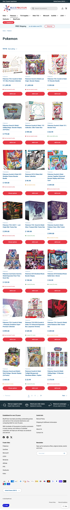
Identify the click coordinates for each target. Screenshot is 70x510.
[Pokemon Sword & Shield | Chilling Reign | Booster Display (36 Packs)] (12, 111)
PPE (4, 466)
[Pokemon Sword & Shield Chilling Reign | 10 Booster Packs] (57, 357)
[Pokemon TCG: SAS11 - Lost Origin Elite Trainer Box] (12, 211)
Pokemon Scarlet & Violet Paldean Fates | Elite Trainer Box (56, 227)
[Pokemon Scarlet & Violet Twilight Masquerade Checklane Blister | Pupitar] (35, 357)
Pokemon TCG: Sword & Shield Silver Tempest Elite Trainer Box (35, 226)
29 (41, 395)
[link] (15, 396)
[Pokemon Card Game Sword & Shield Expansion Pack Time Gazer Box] (12, 259)
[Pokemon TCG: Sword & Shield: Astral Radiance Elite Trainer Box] (57, 308)
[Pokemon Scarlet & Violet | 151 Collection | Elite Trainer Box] (35, 111)
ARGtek (5, 463)
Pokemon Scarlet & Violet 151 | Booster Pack (57, 126)
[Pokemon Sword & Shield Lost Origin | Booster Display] (35, 64)
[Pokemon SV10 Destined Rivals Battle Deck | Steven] (57, 259)
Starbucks (6, 470)
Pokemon (9, 30)
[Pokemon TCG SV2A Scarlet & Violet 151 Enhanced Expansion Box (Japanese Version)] (35, 308)
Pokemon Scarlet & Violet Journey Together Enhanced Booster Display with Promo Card (56, 177)
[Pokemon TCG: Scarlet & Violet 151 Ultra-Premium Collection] (12, 64)
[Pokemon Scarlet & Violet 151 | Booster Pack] (57, 111)
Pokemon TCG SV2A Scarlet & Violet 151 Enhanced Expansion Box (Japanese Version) (34, 324)
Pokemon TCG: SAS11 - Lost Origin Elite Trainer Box (11, 226)
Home (4, 30)
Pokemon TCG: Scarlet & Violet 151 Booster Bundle (57, 80)
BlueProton (16, 19)
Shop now (49, 26)
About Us (39, 429)
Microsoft (46, 15)
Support (38, 426)
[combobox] (44, 8)
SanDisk (5, 449)
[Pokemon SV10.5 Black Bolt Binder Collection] (35, 160)
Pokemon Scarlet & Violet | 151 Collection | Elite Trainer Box (34, 126)
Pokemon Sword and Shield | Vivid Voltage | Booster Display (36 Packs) (12, 373)
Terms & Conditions (62, 502)
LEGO (4, 456)
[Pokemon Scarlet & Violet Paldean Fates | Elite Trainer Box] (57, 211)
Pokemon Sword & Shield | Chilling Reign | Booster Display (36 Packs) (12, 127)
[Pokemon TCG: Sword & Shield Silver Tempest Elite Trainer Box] (35, 211)
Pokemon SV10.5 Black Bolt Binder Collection (33, 175)
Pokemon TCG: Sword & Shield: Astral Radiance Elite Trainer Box (57, 324)
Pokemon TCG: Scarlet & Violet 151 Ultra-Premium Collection (12, 80)
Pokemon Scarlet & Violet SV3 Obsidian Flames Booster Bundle (12, 176)
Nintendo (5, 460)
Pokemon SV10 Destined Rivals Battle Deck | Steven (57, 275)
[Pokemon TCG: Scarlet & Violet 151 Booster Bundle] (57, 64)
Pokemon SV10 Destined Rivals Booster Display (34, 275)
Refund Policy (40, 419)
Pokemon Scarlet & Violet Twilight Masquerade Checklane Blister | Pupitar (33, 373)
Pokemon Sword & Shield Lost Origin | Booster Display (34, 80)
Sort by (5, 49)
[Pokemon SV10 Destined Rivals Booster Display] (35, 259)
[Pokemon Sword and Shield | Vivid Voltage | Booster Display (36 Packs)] (12, 357)
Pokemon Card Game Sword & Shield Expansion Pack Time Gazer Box (12, 276)
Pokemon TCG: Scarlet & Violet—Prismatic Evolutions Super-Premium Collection (12, 324)
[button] (66, 8)
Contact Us (39, 432)
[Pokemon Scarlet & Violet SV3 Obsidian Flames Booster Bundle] (12, 160)
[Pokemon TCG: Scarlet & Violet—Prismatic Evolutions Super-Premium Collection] (12, 308)
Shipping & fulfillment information (46, 422)
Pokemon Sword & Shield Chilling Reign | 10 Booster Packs (56, 373)
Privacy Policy (52, 502)
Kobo (4, 473)
